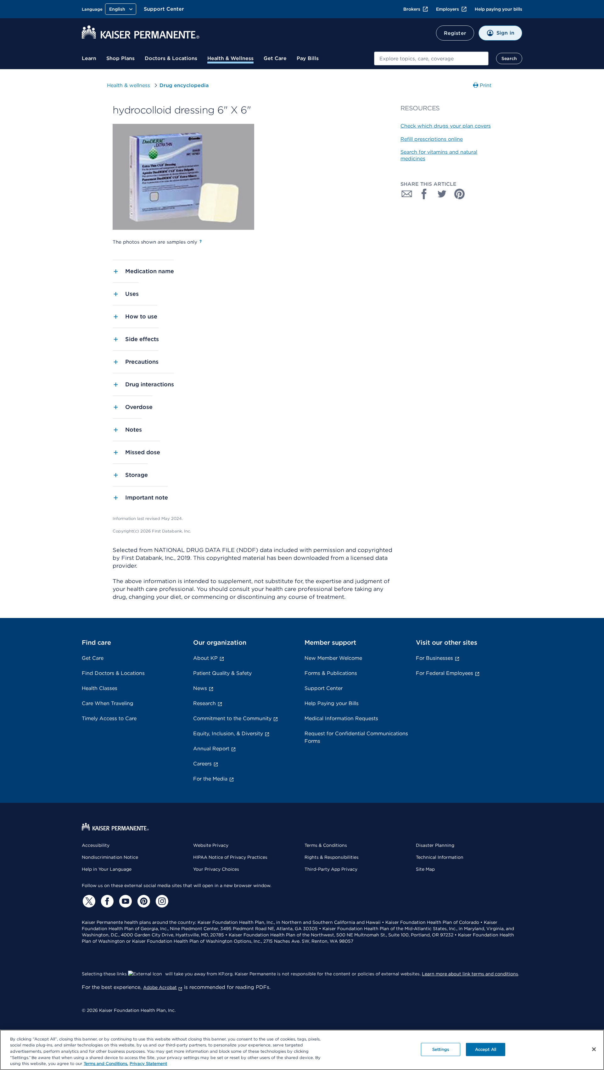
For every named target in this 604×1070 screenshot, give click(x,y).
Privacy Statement (148, 1063)
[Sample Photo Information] (200, 241)
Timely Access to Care (109, 718)
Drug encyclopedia (184, 85)
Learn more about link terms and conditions (470, 973)
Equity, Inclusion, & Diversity (228, 733)
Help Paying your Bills (332, 703)
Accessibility (95, 845)
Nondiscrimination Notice (110, 857)
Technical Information (439, 857)
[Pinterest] (143, 901)
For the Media (210, 779)
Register (455, 33)
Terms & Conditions (326, 845)
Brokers (411, 9)
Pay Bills (308, 58)
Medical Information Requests (341, 718)
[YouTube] (124, 901)
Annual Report (211, 749)
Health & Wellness (230, 58)
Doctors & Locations (171, 58)
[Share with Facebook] (424, 194)
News (200, 688)
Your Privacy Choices (216, 869)
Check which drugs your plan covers (445, 126)
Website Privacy (210, 845)
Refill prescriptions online (431, 139)
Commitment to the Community (232, 718)
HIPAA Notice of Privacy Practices (230, 857)
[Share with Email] (406, 194)
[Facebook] (106, 901)
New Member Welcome (333, 658)
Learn (89, 58)
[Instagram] (161, 901)
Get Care (275, 58)
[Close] (594, 1049)
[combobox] (431, 58)
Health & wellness (128, 85)
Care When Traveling (107, 703)
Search (509, 58)
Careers (202, 764)
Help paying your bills (498, 9)
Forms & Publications (331, 673)
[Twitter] (88, 901)
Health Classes (99, 688)
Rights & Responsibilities (332, 857)
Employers (447, 9)
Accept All (485, 1049)
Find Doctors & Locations (113, 673)
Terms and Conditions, (106, 1063)
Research (204, 703)
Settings (440, 1049)
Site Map (425, 869)
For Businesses (434, 658)
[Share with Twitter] (442, 194)
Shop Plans (120, 58)
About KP (205, 658)
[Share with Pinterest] (459, 194)
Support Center (164, 9)
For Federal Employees (444, 673)
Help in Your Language (106, 869)
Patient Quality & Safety (222, 673)
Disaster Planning (435, 845)
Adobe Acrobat (160, 987)
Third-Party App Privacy (331, 869)
